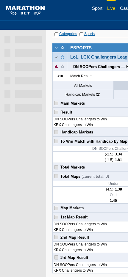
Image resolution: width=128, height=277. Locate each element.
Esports (81, 47)
